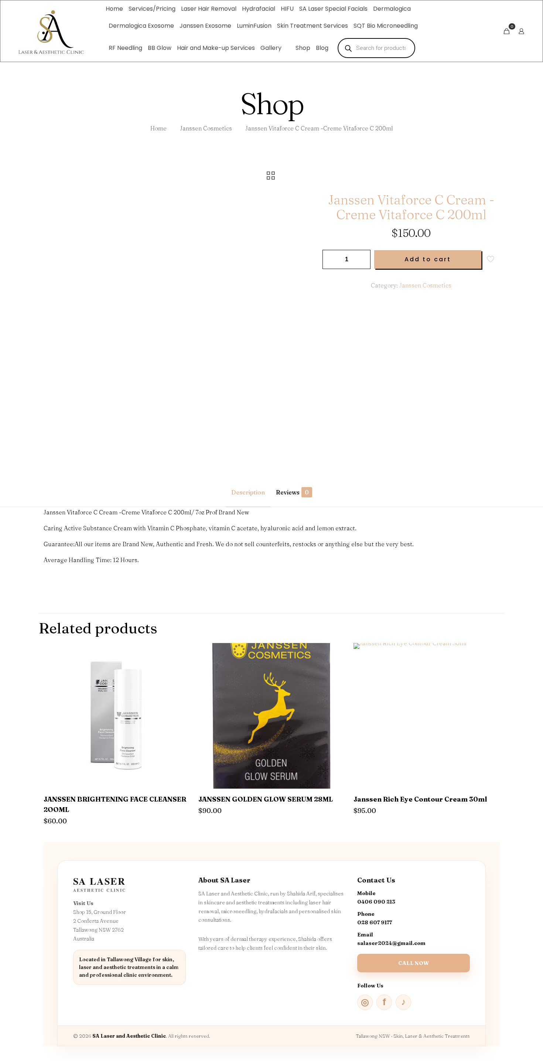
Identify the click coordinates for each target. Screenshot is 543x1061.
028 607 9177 (374, 922)
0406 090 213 (376, 901)
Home (158, 128)
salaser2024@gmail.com (391, 943)
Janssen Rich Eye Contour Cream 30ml (420, 799)
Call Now (413, 963)
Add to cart (427, 259)
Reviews (292, 492)
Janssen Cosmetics (206, 128)
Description (248, 492)
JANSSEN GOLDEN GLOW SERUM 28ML (265, 799)
